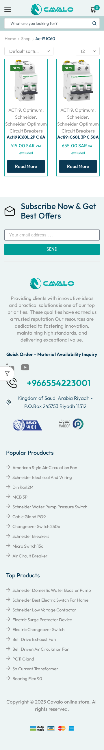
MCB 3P (19, 497)
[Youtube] (25, 367)
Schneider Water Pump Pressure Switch (49, 507)
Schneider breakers (30, 536)
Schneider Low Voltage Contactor (44, 610)
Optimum (32, 110)
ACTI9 (14, 110)
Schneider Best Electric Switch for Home (50, 600)
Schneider (25, 117)
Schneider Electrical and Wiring (42, 477)
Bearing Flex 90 (27, 678)
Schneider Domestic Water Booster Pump (51, 590)
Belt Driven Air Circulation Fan (40, 649)
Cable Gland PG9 (29, 516)
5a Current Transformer (35, 668)
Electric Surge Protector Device (42, 619)
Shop (26, 38)
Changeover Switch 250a (36, 526)
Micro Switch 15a (28, 546)
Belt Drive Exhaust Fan (34, 639)
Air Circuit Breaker (29, 556)
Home (10, 38)
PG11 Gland (23, 659)
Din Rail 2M (23, 487)
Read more (26, 166)
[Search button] (94, 23)
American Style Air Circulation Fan (44, 467)
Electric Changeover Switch (38, 629)
